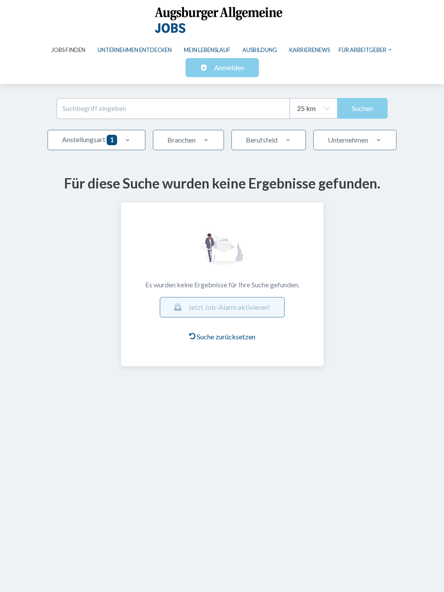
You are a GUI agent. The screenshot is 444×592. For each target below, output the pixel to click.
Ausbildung (259, 49)
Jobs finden (68, 49)
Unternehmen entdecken (135, 49)
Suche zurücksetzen (226, 336)
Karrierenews (309, 49)
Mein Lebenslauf (207, 49)
